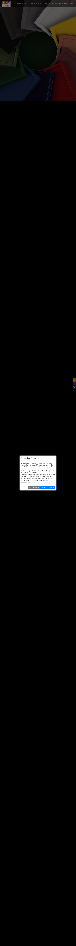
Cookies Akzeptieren (47, 487)
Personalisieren (34, 487)
